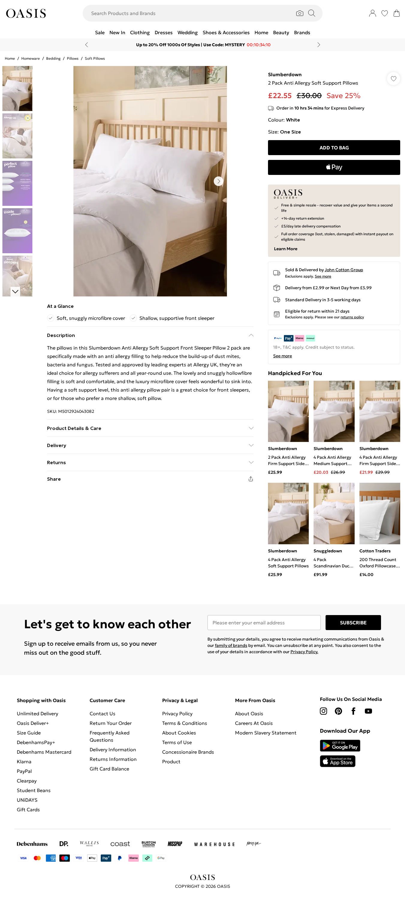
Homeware (30, 58)
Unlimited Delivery (37, 713)
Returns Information (113, 759)
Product (171, 761)
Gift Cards (28, 809)
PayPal (24, 771)
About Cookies (179, 733)
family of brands (231, 645)
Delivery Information (113, 749)
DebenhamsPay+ (36, 742)
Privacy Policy (177, 713)
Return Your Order (111, 723)
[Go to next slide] (218, 181)
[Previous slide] (86, 45)
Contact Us (102, 713)
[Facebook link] (353, 711)
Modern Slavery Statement (265, 733)
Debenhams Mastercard (44, 752)
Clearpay (27, 781)
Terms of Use (177, 742)
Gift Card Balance (109, 769)
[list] (150, 181)
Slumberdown (285, 74)
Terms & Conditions (184, 723)
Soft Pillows (95, 58)
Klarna (24, 761)
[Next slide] (319, 45)
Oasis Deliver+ (33, 723)
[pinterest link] (338, 711)
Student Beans (34, 790)
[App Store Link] (340, 753)
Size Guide (29, 733)
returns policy (352, 317)
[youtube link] (368, 711)
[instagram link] (323, 711)
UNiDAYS (27, 800)
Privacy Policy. (304, 651)
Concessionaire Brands (188, 752)
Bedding (53, 58)
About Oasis (249, 713)
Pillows (73, 58)
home (10, 58)
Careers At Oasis (254, 723)
